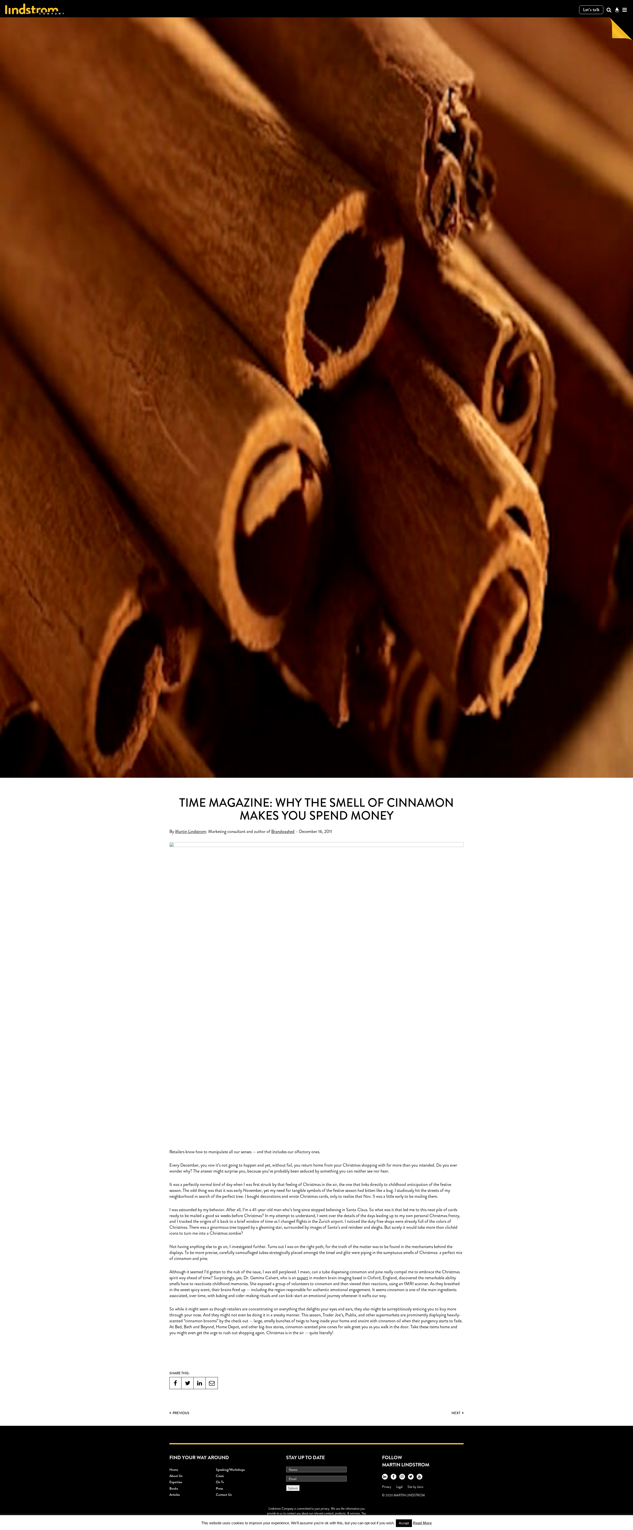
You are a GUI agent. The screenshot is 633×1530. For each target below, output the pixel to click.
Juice (420, 1486)
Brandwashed (282, 832)
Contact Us (224, 1494)
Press (219, 1488)
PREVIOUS (180, 1412)
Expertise (175, 1482)
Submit (293, 1488)
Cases (220, 1475)
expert (302, 1278)
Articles (174, 1494)
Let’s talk (591, 9)
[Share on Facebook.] (175, 1383)
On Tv (220, 1482)
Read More (422, 1523)
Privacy (386, 1486)
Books (173, 1488)
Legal (399, 1486)
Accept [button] (404, 1523)
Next (456, 1412)
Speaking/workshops (230, 1469)
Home (173, 1469)
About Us (175, 1475)
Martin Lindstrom (190, 832)
